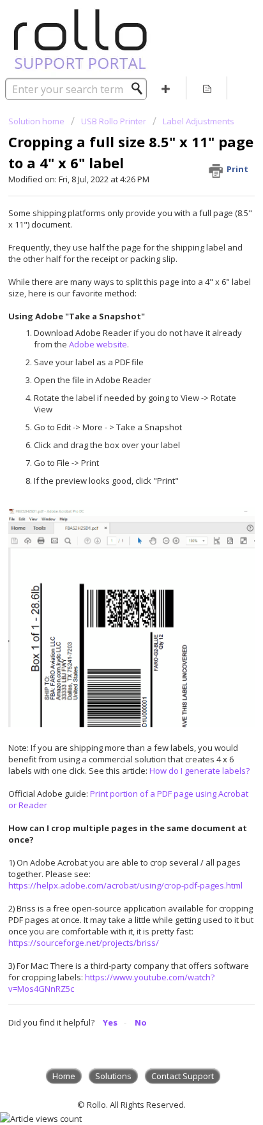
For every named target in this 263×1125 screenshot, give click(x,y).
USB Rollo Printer (113, 121)
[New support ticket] (166, 87)
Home (63, 1076)
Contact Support (182, 1076)
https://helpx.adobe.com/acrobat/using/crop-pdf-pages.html (125, 885)
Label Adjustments (198, 121)
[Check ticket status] (206, 87)
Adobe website (98, 344)
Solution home (37, 121)
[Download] (108, 563)
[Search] (140, 88)
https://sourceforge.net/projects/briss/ (83, 942)
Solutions (113, 1076)
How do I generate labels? (199, 770)
